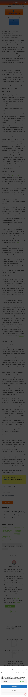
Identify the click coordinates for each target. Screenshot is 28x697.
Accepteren (14, 686)
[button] (26, 669)
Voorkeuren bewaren (14, 694)
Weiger (14, 690)
